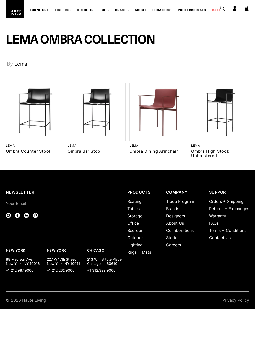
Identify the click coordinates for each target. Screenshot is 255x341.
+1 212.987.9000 (20, 270)
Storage (135, 215)
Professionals (192, 10)
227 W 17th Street (61, 259)
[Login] (234, 8)
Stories (172, 237)
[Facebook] (17, 215)
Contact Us (220, 237)
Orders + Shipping (226, 201)
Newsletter (20, 192)
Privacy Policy (235, 300)
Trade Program (180, 201)
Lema (20, 64)
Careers (173, 244)
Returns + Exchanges (229, 208)
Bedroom (136, 230)
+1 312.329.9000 (101, 270)
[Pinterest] (35, 215)
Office (133, 223)
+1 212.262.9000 (61, 270)
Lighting (63, 10)
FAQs (214, 223)
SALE (216, 10)
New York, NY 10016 (23, 263)
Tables (134, 208)
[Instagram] (8, 215)
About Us (175, 223)
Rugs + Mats (139, 252)
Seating (135, 201)
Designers (175, 215)
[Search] (222, 8)
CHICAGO (95, 250)
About (140, 10)
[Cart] (246, 8)
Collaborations (180, 230)
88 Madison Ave (19, 259)
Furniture (39, 10)
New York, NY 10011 (63, 263)
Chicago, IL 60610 (102, 263)
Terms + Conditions (227, 230)
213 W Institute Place (104, 259)
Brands (122, 10)
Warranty (217, 215)
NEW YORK (16, 250)
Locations (162, 10)
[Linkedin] (26, 215)
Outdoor (85, 10)
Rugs (104, 10)
